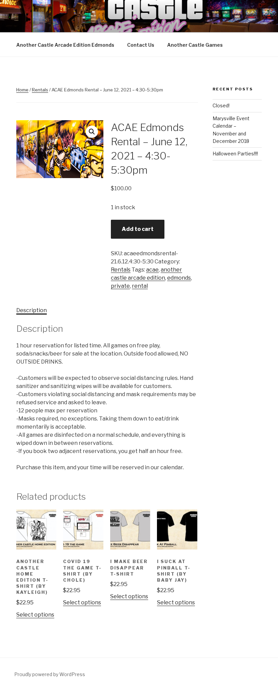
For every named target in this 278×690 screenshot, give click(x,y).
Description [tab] (31, 310)
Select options (35, 614)
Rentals (40, 89)
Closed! (221, 105)
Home (22, 89)
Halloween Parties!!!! (235, 153)
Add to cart (138, 229)
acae (152, 269)
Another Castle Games (195, 45)
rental (140, 286)
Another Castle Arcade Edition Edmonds (65, 45)
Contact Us (140, 45)
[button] (92, 132)
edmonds (179, 278)
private (120, 286)
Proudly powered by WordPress (49, 674)
